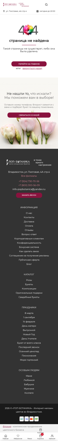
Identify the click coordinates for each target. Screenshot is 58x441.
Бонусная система (29, 247)
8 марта (29, 313)
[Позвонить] (52, 4)
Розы (29, 280)
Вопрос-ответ (29, 234)
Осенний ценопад (29, 351)
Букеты (29, 284)
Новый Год (29, 334)
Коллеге (29, 393)
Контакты (29, 217)
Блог (29, 264)
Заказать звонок (29, 195)
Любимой (29, 380)
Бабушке (29, 384)
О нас (29, 213)
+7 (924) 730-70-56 (29, 181)
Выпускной (29, 330)
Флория (7, 426)
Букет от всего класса (29, 343)
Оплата (29, 225)
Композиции (29, 288)
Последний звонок (29, 347)
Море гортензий (29, 360)
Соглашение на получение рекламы (29, 255)
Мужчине (29, 388)
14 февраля (29, 321)
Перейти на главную (29, 64)
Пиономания (29, 355)
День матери (29, 326)
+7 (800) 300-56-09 (29, 185)
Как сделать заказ (29, 251)
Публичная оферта (29, 259)
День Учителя (29, 338)
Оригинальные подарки (29, 292)
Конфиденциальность (29, 242)
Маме (29, 376)
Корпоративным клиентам (29, 238)
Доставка (29, 221)
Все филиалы (29, 176)
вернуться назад (32, 68)
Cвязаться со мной (29, 115)
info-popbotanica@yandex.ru (29, 189)
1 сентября (29, 317)
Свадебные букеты (29, 297)
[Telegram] (39, 4)
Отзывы (29, 230)
